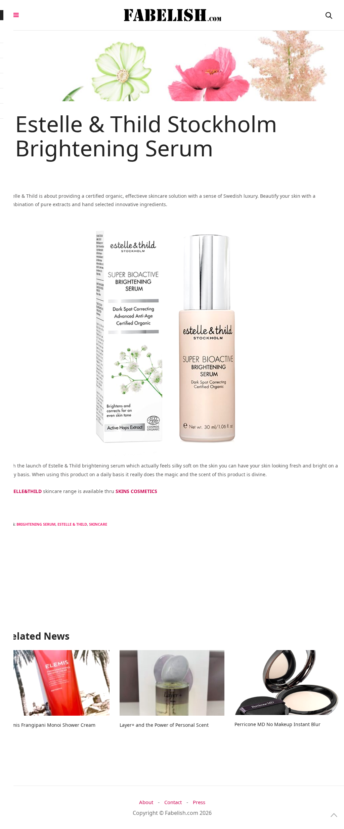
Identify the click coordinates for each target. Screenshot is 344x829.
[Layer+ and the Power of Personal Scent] (172, 683)
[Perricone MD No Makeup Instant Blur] (286, 682)
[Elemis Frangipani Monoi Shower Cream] (57, 683)
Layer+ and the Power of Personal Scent (164, 725)
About (146, 802)
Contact (173, 802)
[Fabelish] (171, 15)
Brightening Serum (35, 524)
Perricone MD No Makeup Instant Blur (277, 724)
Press (199, 802)
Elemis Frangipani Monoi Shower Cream (50, 725)
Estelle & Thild (72, 524)
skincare (98, 524)
